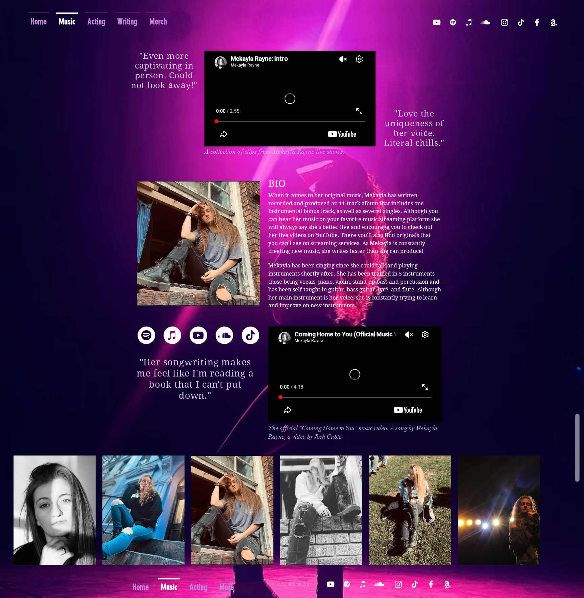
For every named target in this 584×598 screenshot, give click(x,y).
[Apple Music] (172, 335)
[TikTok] (521, 22)
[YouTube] (436, 22)
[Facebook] (537, 22)
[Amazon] (553, 22)
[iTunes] (469, 22)
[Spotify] (453, 22)
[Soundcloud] (485, 22)
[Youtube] (198, 335)
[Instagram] (504, 22)
